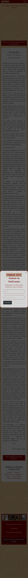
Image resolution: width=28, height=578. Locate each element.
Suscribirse (7, 302)
